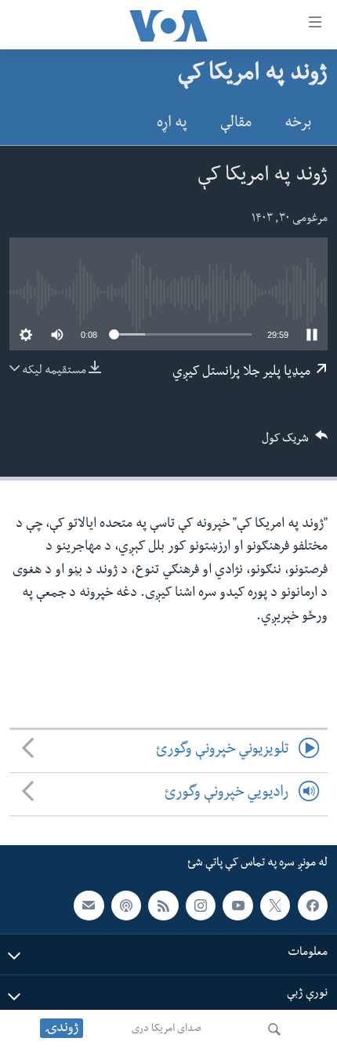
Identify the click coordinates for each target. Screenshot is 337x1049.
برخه (297, 124)
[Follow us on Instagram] (201, 905)
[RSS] (163, 905)
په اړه (172, 124)
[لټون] (274, 1029)
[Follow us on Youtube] (237, 905)
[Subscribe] (88, 905)
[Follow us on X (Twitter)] (275, 905)
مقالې (236, 124)
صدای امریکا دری (166, 1029)
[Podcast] (126, 905)
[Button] (295, 443)
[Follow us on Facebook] (313, 905)
